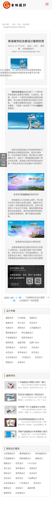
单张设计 (7, 473)
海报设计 (33, 318)
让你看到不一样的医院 (29, 301)
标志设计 (33, 323)
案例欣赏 (26, 25)
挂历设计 (19, 478)
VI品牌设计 (32, 478)
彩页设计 (39, 357)
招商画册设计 (25, 458)
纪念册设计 (20, 493)
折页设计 (35, 352)
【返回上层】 (9, 298)
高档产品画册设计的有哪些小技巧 (32, 432)
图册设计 (9, 362)
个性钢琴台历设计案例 (35, 298)
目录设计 (21, 362)
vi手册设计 (26, 357)
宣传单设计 (22, 352)
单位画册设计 (27, 333)
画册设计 (9, 323)
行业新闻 (21, 318)
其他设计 (21, 328)
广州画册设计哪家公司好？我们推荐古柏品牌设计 (33, 382)
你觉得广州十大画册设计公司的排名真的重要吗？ (33, 407)
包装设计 (9, 328)
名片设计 (21, 323)
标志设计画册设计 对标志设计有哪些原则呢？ (33, 395)
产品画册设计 (11, 338)
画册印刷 (21, 343)
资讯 (19, 25)
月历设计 (35, 347)
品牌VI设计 (34, 343)
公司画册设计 (35, 328)
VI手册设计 (24, 483)
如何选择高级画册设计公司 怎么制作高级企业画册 (33, 419)
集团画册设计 (11, 333)
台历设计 (23, 347)
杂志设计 (9, 352)
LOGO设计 (32, 463)
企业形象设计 (11, 357)
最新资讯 (9, 318)
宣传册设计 (10, 347)
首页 (14, 25)
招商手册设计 (27, 338)
